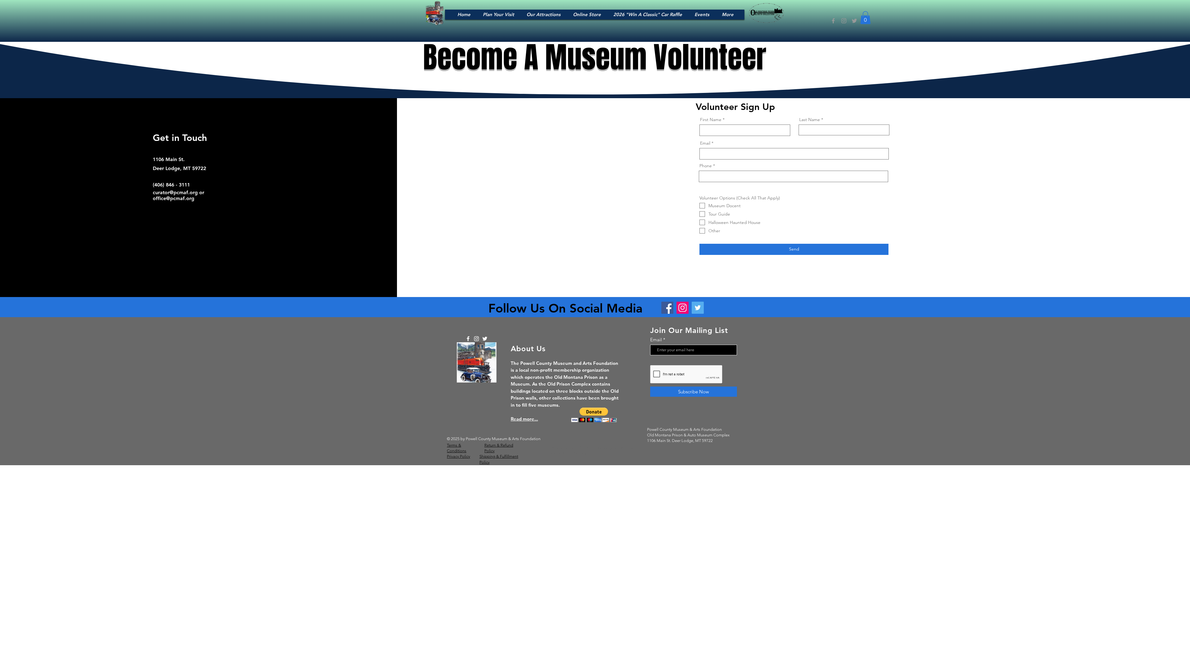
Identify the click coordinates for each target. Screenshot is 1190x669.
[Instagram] (843, 20)
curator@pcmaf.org (175, 192)
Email (705, 143)
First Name (710, 119)
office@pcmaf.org (173, 198)
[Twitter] (854, 20)
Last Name (809, 119)
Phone (705, 166)
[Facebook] (833, 20)
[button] (865, 17)
